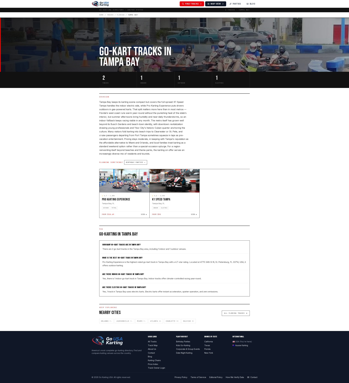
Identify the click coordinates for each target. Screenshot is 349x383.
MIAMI (141, 321)
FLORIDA (121, 15)
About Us (152, 349)
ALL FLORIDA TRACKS (234, 313)
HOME (101, 15)
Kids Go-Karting (183, 345)
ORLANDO (106, 321)
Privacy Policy (181, 377)
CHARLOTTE (172, 321)
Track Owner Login (156, 368)
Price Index (153, 364)
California (208, 341)
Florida (207, 349)
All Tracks (152, 341)
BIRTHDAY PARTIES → (135, 162)
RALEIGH (188, 321)
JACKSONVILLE (124, 321)
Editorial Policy (215, 377)
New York (208, 353)
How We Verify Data (235, 377)
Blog (150, 356)
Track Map (153, 345)
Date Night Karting (184, 353)
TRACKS (110, 15)
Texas (207, 345)
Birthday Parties (183, 341)
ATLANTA (155, 321)
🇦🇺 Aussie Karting (240, 345)
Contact (151, 353)
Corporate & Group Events (188, 349)
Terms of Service (198, 377)
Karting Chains (154, 360)
